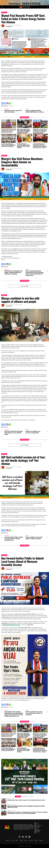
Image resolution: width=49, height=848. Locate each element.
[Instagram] (7, 103)
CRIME (17, 840)
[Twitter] (5, 103)
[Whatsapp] (10, 103)
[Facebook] (2, 103)
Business (41, 840)
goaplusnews (9, 26)
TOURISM (21, 840)
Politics (12, 840)
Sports (25, 840)
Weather (36, 840)
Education (31, 840)
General (7, 840)
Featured (11, 707)
